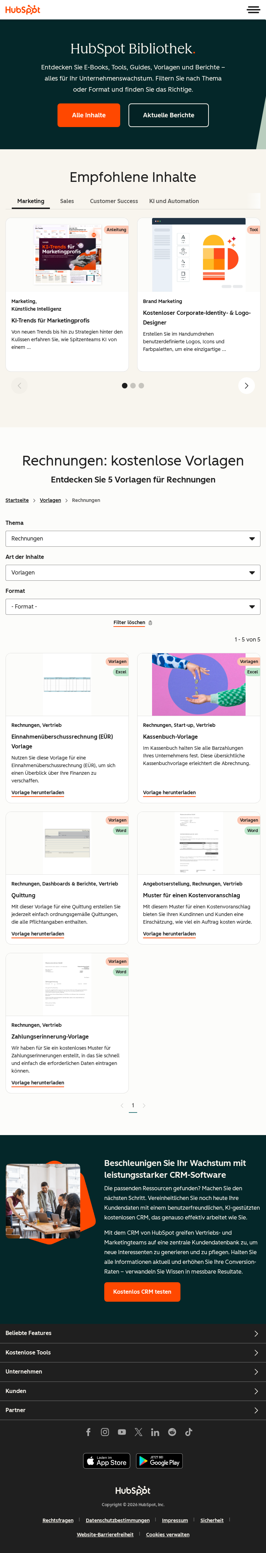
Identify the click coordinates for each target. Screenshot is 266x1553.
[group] (67, 295)
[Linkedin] (155, 1434)
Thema (15, 523)
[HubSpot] (23, 10)
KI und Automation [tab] (174, 201)
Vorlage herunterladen (37, 793)
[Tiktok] (189, 1434)
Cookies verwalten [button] (167, 1535)
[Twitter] (138, 1434)
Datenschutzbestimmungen (118, 1520)
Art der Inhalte (25, 557)
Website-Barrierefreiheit (105, 1535)
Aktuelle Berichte (168, 115)
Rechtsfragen (58, 1520)
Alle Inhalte (89, 115)
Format (15, 591)
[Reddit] (172, 1434)
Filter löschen (129, 623)
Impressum (175, 1520)
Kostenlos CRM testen (142, 1291)
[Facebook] (88, 1434)
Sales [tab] (67, 201)
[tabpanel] (133, 309)
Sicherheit (212, 1520)
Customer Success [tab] (114, 201)
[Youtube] (121, 1434)
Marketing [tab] (30, 201)
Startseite (17, 500)
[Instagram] (105, 1434)
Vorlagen (50, 500)
